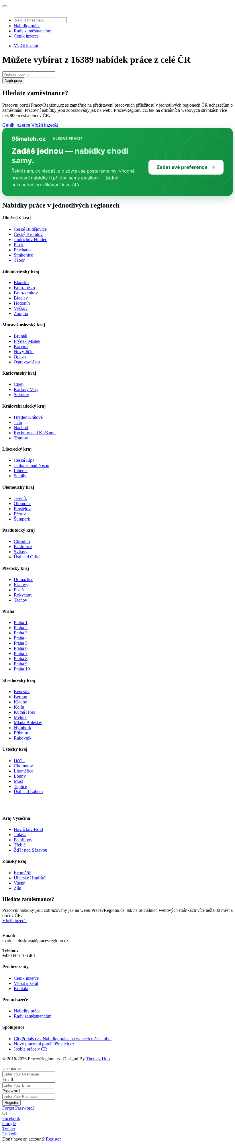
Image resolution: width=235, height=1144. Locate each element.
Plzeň (19, 589)
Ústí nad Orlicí (27, 556)
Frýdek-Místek (27, 341)
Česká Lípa (24, 460)
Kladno (20, 701)
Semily (20, 475)
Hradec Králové (28, 417)
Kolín (19, 707)
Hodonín (22, 303)
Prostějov (22, 508)
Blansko (21, 282)
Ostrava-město (27, 361)
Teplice (20, 786)
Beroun (20, 696)
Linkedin (10, 1133)
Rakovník (23, 738)
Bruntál (20, 336)
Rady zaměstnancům (32, 30)
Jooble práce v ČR (30, 1049)
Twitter (8, 1128)
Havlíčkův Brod (28, 829)
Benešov (22, 691)
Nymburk (22, 727)
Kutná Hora (24, 712)
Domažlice (23, 579)
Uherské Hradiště (29, 877)
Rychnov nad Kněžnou (35, 432)
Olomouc (22, 503)
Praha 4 (21, 637)
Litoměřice (23, 770)
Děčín (19, 760)
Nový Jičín (24, 351)
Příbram (21, 732)
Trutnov (21, 437)
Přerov (20, 513)
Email (7, 1079)
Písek (18, 244)
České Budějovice (30, 229)
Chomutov (23, 765)
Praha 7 (21, 653)
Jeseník (20, 498)
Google (9, 1123)
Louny (20, 776)
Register (11, 1102)
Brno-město (24, 287)
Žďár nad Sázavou (30, 850)
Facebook (11, 1118)
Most (18, 781)
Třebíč (20, 844)
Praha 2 (21, 627)
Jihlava (20, 834)
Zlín (17, 888)
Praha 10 (22, 668)
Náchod (21, 427)
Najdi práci (13, 80)
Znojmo (21, 313)
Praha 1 (21, 622)
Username (11, 1068)
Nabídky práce (27, 25)
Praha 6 (21, 648)
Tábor (19, 260)
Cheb (18, 384)
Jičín (18, 422)
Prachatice (23, 249)
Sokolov (21, 394)
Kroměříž (22, 872)
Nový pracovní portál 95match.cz (44, 1043)
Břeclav (21, 298)
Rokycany (23, 594)
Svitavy (21, 551)
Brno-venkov (26, 292)
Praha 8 (21, 658)
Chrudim (22, 541)
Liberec (21, 470)
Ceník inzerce (26, 36)
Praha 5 (21, 643)
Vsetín (20, 883)
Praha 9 (21, 663)
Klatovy (21, 584)
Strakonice (23, 255)
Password (11, 1090)
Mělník (20, 717)
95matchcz (28, 138)
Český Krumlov (28, 234)
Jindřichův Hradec (30, 239)
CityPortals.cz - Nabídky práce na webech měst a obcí (62, 1038)
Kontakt (21, 988)
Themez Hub (98, 1058)
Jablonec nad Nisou (31, 465)
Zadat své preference (181, 167)
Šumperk (22, 519)
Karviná (21, 346)
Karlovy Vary (26, 389)
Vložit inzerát (26, 45)
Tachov (20, 600)
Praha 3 (21, 632)
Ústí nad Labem (28, 791)
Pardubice (23, 546)
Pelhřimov (23, 839)
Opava (20, 356)
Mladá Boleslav (28, 722)
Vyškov (21, 308)
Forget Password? (18, 1108)
